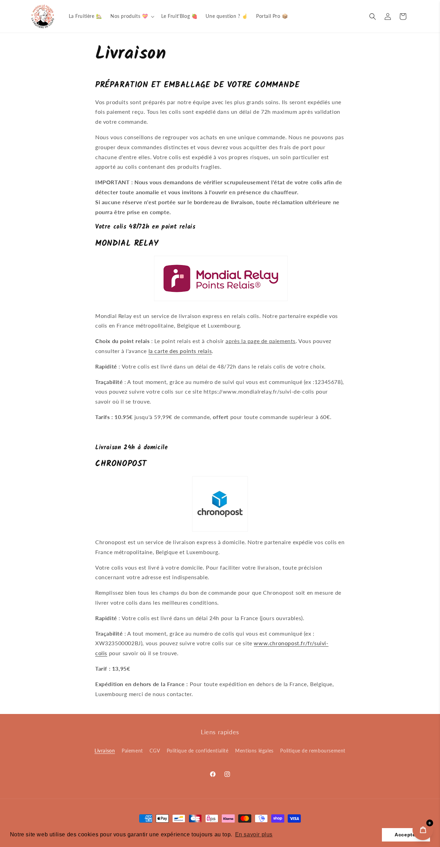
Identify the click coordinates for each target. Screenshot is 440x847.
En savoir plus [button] (254, 834)
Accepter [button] (406, 834)
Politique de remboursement (312, 751)
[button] (131, 16)
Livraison (105, 751)
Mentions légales (254, 751)
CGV (155, 751)
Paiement (132, 751)
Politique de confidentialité (198, 751)
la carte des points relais (180, 351)
